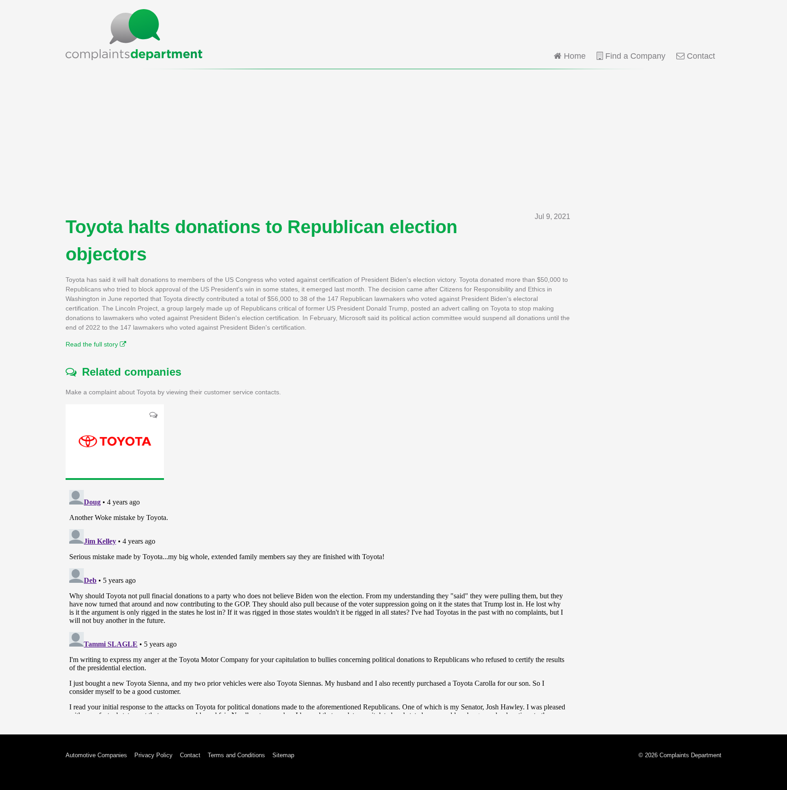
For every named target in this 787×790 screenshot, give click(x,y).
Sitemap (283, 755)
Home (574, 56)
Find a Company (634, 56)
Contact (700, 56)
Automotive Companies (96, 755)
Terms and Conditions (236, 755)
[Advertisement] (393, 140)
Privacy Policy (153, 755)
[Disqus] (318, 600)
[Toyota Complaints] (114, 441)
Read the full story (93, 344)
